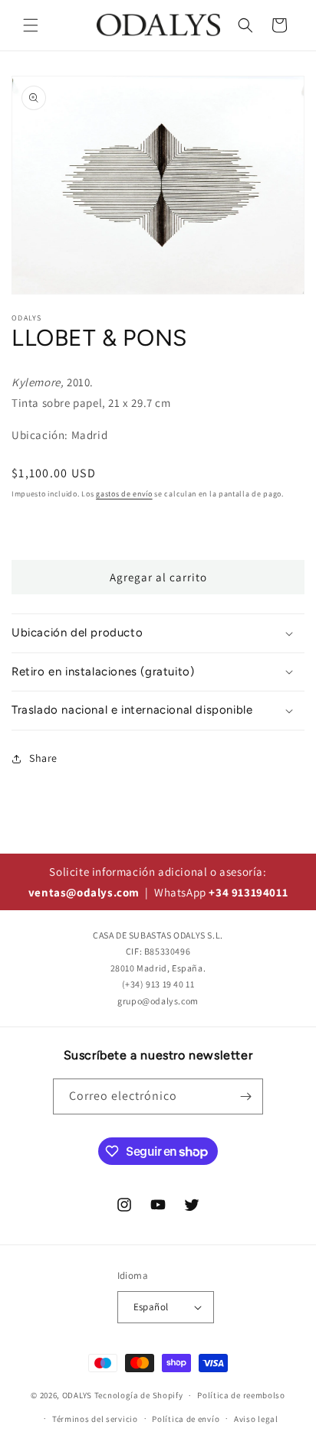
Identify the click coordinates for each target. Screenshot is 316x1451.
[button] (31, 25)
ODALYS (77, 1395)
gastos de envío (124, 494)
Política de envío (185, 1419)
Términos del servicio (95, 1419)
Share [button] (43, 758)
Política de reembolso (241, 1395)
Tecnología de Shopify (138, 1395)
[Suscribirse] (245, 1096)
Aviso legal (256, 1419)
